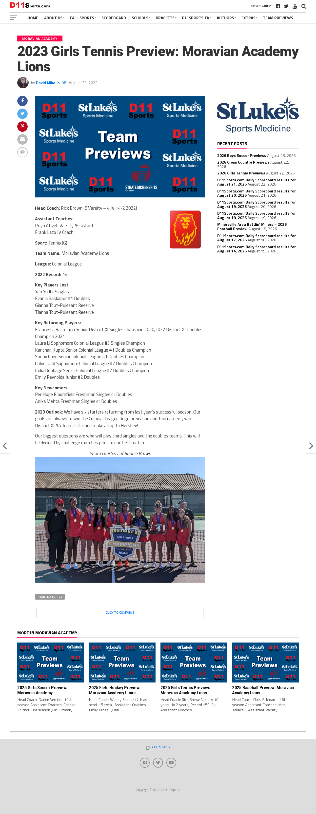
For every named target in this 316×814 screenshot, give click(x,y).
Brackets (165, 18)
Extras (248, 18)
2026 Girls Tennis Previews (241, 173)
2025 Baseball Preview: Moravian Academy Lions (263, 690)
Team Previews (278, 18)
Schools (140, 18)
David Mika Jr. (48, 83)
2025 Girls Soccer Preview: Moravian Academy (42, 690)
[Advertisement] (258, 294)
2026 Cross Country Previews (243, 162)
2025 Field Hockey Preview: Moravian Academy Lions (114, 690)
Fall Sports (82, 18)
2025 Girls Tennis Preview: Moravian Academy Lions (185, 690)
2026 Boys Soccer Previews (241, 155)
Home (33, 18)
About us (53, 18)
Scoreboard (113, 18)
